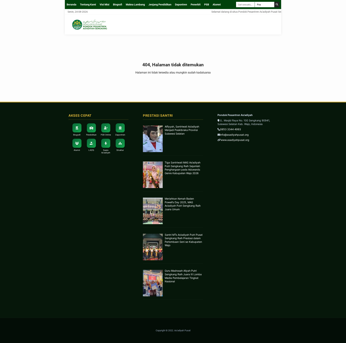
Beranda (71, 4)
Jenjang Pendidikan (159, 4)
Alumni (217, 4)
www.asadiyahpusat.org (235, 139)
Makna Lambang (135, 4)
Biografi (117, 4)
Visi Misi (104, 4)
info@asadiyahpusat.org (234, 134)
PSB (206, 4)
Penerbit (196, 4)
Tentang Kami (88, 4)
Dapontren (181, 4)
